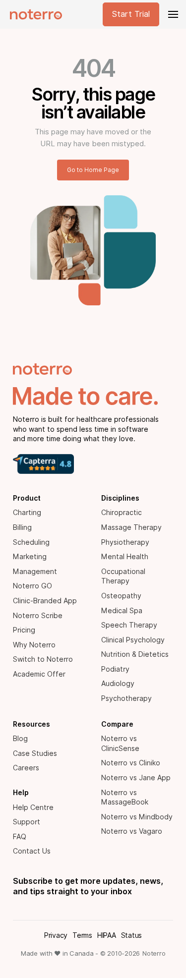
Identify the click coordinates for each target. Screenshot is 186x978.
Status (131, 935)
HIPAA (106, 935)
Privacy (55, 935)
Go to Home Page (93, 169)
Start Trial (131, 14)
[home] (33, 14)
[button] (172, 14)
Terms (82, 935)
